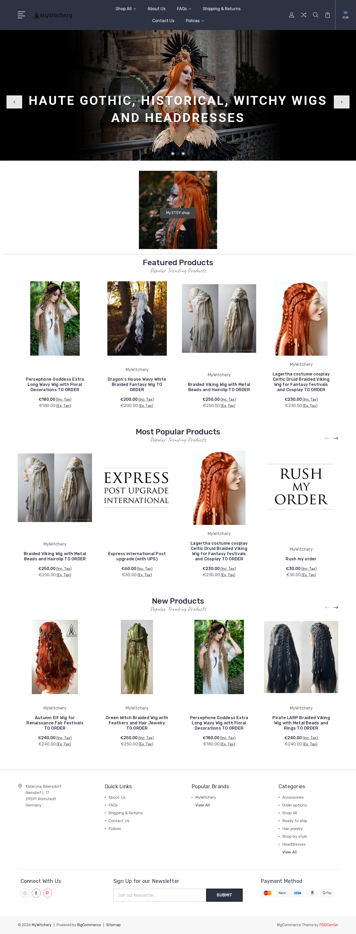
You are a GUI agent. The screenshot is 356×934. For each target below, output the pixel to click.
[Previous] (14, 101)
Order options (294, 805)
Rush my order (301, 558)
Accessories (293, 797)
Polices (193, 20)
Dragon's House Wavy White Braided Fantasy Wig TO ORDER (137, 384)
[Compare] (303, 18)
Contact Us (163, 20)
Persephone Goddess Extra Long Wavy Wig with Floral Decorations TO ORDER (55, 384)
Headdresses (294, 844)
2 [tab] (178, 153)
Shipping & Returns (222, 8)
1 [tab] (173, 153)
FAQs (182, 8)
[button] (178, 213)
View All (202, 805)
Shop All (124, 8)
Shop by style (294, 836)
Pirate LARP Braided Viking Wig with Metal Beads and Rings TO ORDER (301, 723)
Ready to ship (294, 820)
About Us (156, 8)
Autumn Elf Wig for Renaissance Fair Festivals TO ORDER (54, 723)
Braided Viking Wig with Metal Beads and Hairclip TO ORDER (219, 387)
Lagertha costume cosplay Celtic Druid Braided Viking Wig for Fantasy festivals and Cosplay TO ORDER (301, 382)
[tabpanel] (178, 95)
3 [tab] (183, 153)
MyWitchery (205, 797)
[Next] (341, 101)
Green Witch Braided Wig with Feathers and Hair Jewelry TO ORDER (137, 723)
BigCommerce (89, 925)
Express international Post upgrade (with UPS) (137, 556)
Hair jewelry (292, 828)
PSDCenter (329, 925)
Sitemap (113, 925)
